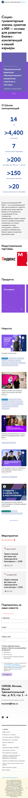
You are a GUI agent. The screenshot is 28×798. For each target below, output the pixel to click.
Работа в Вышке (6, 770)
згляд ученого (13, 363)
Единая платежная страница (9, 767)
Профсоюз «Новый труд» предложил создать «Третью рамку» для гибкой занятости (12, 392)
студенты (18, 360)
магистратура (5, 408)
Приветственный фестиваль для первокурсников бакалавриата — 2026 (13, 558)
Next (25, 93)
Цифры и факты (6, 732)
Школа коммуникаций (12, 2)
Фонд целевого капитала (8, 750)
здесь (10, 786)
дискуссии (5, 363)
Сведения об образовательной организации (13, 761)
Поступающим (6, 511)
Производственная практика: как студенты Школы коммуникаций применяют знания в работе (13, 435)
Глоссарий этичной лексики (9, 353)
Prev (2, 93)
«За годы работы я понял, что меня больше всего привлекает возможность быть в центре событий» (13, 470)
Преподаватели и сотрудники (10, 739)
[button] (10, 727)
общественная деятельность (10, 365)
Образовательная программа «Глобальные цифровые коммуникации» (12, 513)
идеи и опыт (20, 358)
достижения (12, 358)
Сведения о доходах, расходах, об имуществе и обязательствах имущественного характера (11, 757)
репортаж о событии (17, 404)
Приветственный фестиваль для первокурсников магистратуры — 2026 (13, 583)
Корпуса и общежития (8, 742)
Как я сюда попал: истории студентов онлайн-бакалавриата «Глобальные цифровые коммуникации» (14, 504)
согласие (15, 669)
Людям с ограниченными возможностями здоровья (12, 764)
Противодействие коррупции (10, 752)
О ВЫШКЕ (5, 729)
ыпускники (13, 477)
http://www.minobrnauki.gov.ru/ (10, 777)
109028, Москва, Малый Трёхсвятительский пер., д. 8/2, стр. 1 (13, 690)
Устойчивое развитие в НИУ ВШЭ (10, 737)
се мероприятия (7, 540)
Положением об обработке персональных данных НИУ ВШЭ (12, 665)
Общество (5, 358)
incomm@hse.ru (10, 703)
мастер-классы (6, 404)
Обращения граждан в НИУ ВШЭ (10, 747)
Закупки (4, 745)
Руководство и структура (8, 734)
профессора (10, 360)
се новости (14, 520)
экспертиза (22, 363)
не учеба (4, 360)
